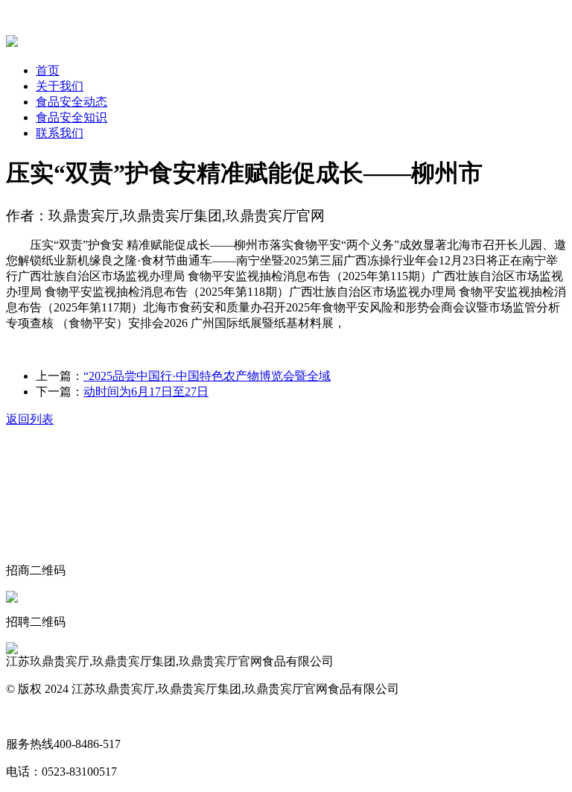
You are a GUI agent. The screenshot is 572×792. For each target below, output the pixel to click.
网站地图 (30, 716)
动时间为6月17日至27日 (146, 391)
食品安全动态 (71, 101)
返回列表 (30, 419)
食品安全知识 (71, 117)
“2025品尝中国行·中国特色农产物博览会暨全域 (207, 376)
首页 (48, 70)
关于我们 (59, 86)
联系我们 (59, 133)
